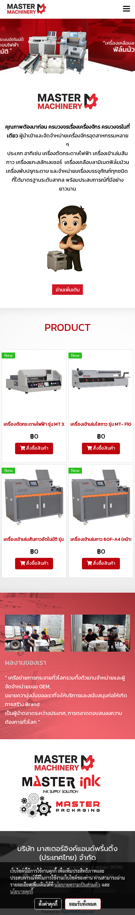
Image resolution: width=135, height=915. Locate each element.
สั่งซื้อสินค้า (36, 448)
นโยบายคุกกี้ (21, 891)
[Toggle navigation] (126, 9)
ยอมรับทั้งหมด (83, 904)
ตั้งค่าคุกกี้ (48, 904)
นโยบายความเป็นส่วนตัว (77, 884)
